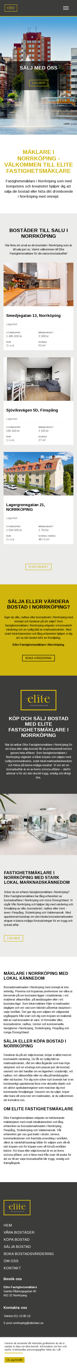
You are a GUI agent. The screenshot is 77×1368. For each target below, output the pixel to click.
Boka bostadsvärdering (29, 1254)
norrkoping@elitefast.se (28, 1323)
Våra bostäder (19, 1232)
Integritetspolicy (13, 1352)
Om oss (11, 1261)
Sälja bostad (17, 1247)
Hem (8, 1225)
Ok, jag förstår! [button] (14, 1360)
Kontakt (12, 1268)
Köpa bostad (17, 1239)
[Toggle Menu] (66, 8)
